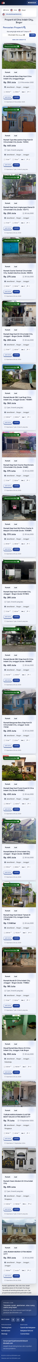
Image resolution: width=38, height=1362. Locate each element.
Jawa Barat (10, 87)
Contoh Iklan (24, 1334)
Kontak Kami (5, 1331)
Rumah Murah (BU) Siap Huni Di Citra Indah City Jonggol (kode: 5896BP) (18, 660)
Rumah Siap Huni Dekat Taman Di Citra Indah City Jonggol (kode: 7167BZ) (17, 917)
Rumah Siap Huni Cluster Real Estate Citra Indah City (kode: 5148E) (19, 466)
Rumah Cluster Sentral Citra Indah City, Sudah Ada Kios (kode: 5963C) (18, 272)
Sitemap (4, 1334)
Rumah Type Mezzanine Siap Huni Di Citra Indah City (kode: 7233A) (18, 141)
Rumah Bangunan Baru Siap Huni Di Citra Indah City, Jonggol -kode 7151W (18, 724)
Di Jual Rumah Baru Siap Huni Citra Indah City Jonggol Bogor (17, 77)
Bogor (19, 87)
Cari (32, 35)
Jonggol (26, 87)
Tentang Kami (6, 1328)
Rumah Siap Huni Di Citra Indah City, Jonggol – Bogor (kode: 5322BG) (18, 335)
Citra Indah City (15, 35)
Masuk (33, 2)
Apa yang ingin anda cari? (19, 31)
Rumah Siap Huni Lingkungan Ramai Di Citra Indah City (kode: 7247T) (19, 208)
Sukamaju (8, 1062)
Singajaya (8, 1128)
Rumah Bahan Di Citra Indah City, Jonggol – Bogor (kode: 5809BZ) (17, 852)
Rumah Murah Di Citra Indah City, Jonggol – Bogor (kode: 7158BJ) (17, 981)
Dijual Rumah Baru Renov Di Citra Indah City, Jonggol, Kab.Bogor (17, 1049)
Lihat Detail (8, 97)
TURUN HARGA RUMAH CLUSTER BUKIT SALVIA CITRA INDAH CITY (17, 1115)
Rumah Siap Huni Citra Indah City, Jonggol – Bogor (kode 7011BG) (17, 593)
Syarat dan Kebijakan (27, 1328)
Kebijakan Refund (26, 1331)
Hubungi (16, 97)
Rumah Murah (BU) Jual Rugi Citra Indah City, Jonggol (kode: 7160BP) (18, 398)
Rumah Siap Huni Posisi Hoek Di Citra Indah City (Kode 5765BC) (19, 789)
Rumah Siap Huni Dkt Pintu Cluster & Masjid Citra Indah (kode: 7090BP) (18, 529)
